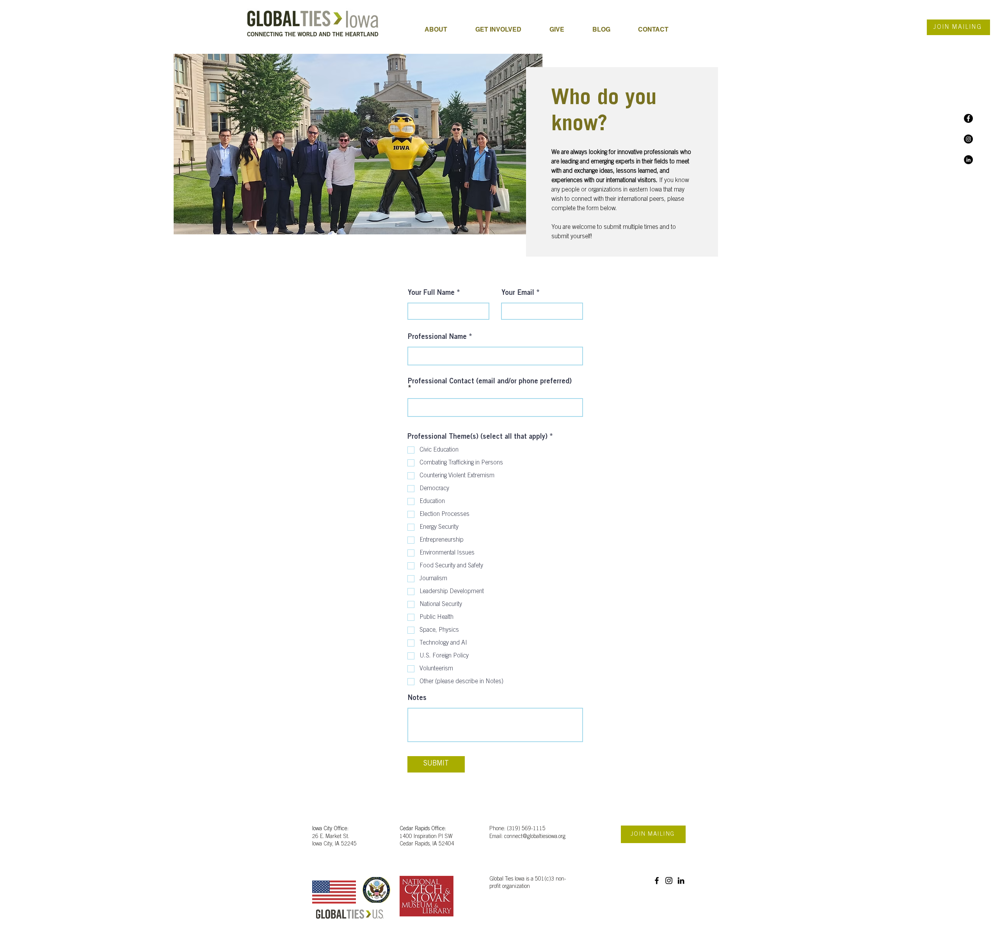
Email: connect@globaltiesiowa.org (527, 837)
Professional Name (437, 337)
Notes (417, 698)
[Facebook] (968, 118)
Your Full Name (431, 293)
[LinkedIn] (968, 159)
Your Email (517, 293)
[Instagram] (968, 139)
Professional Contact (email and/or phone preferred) (490, 381)
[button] (506, 29)
